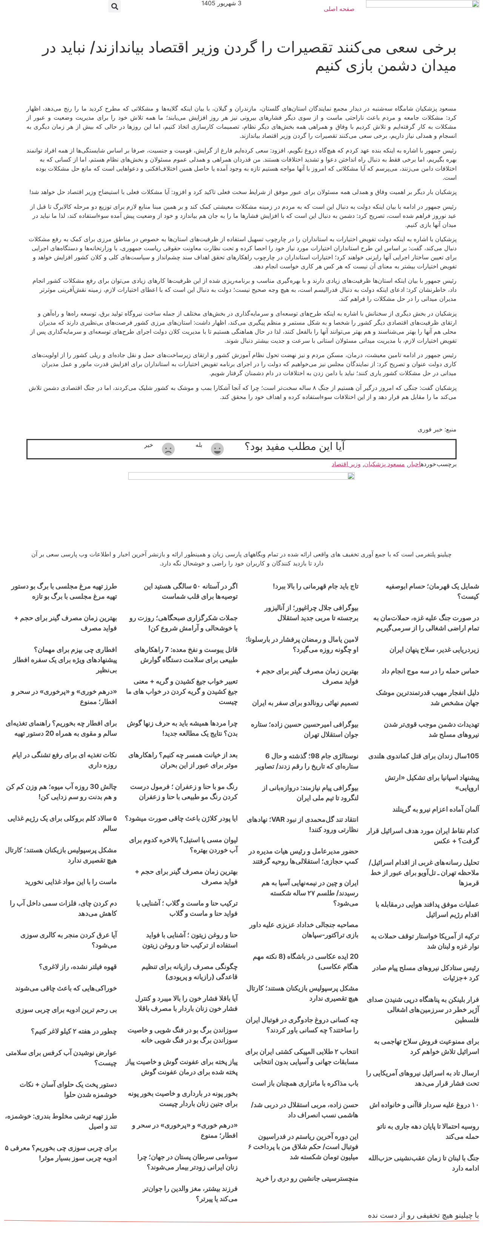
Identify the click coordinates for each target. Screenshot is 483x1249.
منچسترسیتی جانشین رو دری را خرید (307, 1178)
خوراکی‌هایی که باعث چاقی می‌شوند (66, 988)
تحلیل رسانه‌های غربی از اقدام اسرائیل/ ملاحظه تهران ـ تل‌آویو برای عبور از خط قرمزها (424, 872)
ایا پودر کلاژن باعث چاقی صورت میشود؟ (181, 818)
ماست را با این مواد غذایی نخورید (71, 882)
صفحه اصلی (339, 8)
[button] (114, 6)
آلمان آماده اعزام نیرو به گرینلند (435, 809)
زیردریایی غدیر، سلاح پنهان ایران (434, 649)
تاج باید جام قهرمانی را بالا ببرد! (315, 586)
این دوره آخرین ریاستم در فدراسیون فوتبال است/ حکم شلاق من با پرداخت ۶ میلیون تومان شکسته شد (303, 1146)
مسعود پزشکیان (384, 464)
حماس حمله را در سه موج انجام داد (430, 671)
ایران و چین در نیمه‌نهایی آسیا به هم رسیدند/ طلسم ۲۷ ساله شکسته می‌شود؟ (309, 893)
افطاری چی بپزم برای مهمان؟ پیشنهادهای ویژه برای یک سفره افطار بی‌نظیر (65, 659)
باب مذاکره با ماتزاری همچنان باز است (305, 1083)
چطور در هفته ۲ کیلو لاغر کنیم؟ (74, 1031)
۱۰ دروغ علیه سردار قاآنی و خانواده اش (424, 1105)
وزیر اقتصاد (346, 464)
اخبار (414, 464)
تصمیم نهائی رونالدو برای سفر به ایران (305, 703)
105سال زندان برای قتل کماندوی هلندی (423, 756)
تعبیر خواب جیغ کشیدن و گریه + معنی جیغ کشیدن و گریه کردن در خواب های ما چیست (182, 691)
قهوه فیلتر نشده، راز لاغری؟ (78, 966)
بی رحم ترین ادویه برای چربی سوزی (66, 1009)
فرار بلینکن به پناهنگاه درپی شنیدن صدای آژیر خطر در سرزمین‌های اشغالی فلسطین (423, 1009)
